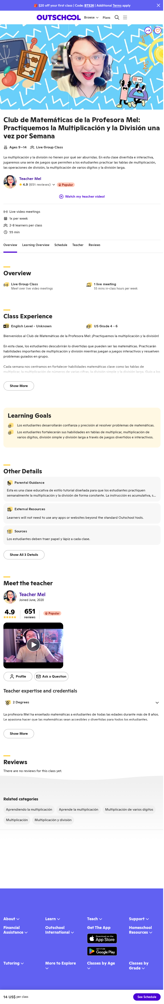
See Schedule (147, 997)
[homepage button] (59, 17)
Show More (19, 386)
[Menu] (125, 17)
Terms (117, 5)
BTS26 (89, 5)
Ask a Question (54, 676)
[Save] (157, 30)
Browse (89, 17)
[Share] (148, 30)
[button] (82, 702)
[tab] (10, 245)
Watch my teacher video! (85, 196)
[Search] (117, 17)
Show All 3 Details (24, 554)
